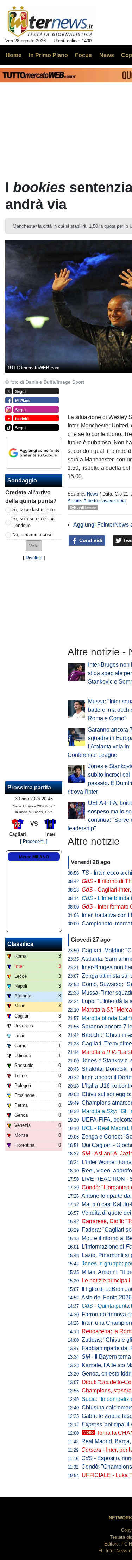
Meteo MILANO (34, 857)
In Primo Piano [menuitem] (48, 55)
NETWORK (120, 1517)
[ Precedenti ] (34, 841)
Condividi (90, 540)
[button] (34, 545)
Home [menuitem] (13, 55)
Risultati (34, 557)
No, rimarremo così (31, 534)
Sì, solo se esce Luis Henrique (34, 522)
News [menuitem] (106, 55)
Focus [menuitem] (83, 55)
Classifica (20, 944)
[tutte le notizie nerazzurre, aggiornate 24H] (50, 21)
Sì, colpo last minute (33, 509)
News (92, 494)
